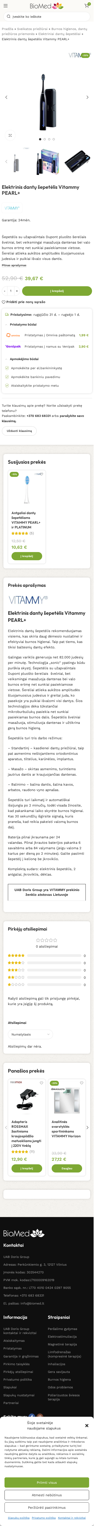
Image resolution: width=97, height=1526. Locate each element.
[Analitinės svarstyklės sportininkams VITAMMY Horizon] (67, 1098)
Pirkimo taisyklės (16, 1364)
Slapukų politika (19, 1517)
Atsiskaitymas (14, 1340)
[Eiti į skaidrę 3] (49, 139)
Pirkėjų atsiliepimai (18, 1372)
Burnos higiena (59, 1379)
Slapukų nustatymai (19, 1395)
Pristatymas (12, 1348)
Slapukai (10, 1387)
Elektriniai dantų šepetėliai (59, 34)
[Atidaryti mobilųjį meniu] (5, 5)
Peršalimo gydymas (62, 1329)
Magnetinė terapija (62, 1344)
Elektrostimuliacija (62, 1336)
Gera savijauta (59, 1372)
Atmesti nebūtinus (47, 1495)
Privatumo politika (44, 1517)
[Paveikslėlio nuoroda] (24, 1232)
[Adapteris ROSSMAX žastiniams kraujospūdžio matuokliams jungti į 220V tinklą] (27, 1098)
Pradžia (7, 29)
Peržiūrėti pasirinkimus (47, 1508)
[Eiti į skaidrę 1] (40, 139)
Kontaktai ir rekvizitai (72, 1517)
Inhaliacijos (56, 1364)
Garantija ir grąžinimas (21, 1356)
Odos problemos (60, 1387)
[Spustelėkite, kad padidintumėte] (10, 135)
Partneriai (11, 1403)
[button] (87, 1425)
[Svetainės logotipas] (47, 5)
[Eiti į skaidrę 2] (45, 139)
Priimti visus (47, 1483)
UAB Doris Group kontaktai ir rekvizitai (20, 1331)
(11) (32, 1151)
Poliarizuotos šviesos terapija (64, 1397)
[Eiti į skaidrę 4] (54, 139)
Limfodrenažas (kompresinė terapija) (64, 1354)
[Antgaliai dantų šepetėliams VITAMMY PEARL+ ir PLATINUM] (27, 489)
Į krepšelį (57, 291)
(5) (32, 533)
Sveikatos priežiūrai (32, 29)
